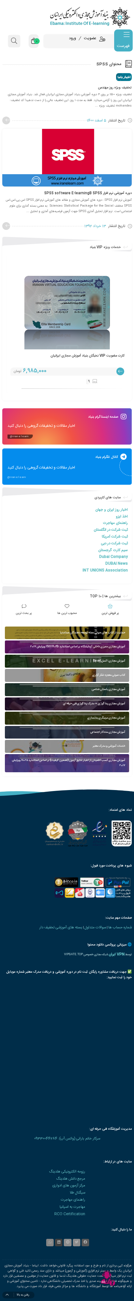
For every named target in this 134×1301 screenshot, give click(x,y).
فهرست (123, 46)
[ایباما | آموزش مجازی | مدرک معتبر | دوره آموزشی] (67, 17)
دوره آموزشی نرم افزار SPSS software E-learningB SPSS (88, 193)
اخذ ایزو (122, 517)
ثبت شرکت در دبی (114, 543)
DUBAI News (116, 563)
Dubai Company (113, 557)
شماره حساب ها (120, 927)
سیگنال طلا (77, 1193)
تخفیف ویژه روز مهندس (115, 87)
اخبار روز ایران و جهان (111, 510)
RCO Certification (69, 1214)
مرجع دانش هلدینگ (70, 1179)
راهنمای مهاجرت (115, 523)
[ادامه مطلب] (6, 120)
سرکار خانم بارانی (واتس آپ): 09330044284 (67, 1139)
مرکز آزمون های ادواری (68, 1185)
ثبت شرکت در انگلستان (111, 530)
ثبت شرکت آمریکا (115, 537)
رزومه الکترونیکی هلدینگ (67, 1172)
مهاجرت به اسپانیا (72, 1207)
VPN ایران (117, 954)
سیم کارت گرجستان (113, 550)
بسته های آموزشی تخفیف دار (60, 927)
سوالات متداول (95, 927)
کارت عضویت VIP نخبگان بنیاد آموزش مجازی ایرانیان (87, 355)
